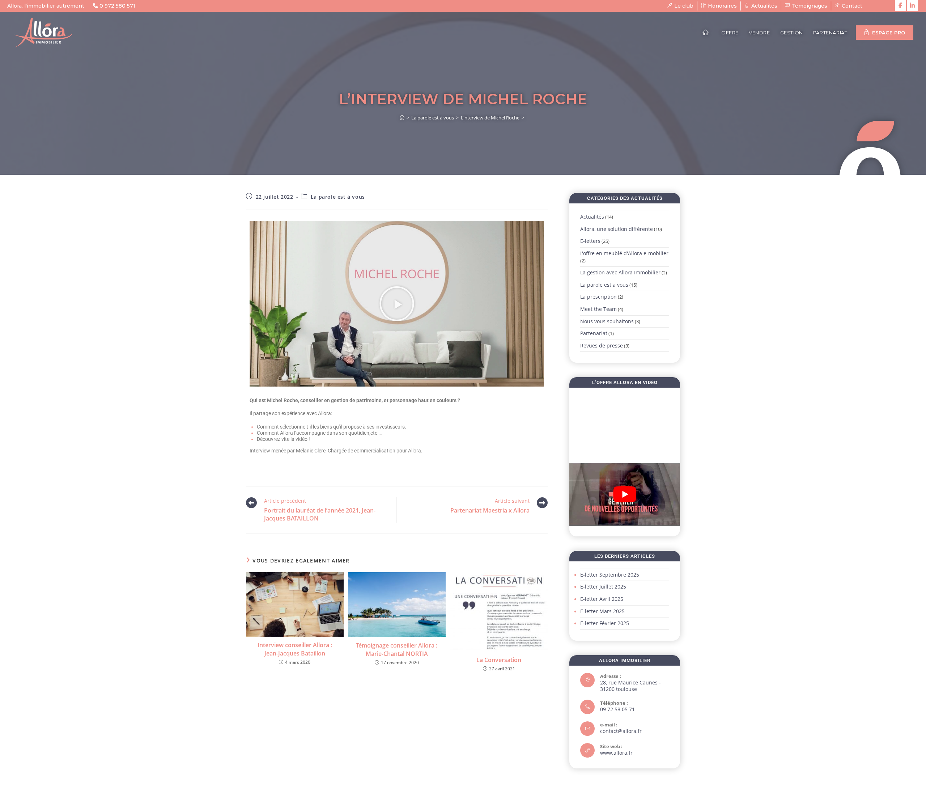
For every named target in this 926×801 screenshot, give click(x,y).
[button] (397, 304)
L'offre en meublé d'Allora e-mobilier (624, 253)
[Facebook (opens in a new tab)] (900, 5)
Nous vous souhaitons (607, 321)
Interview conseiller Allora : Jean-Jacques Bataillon (295, 649)
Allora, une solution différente (616, 228)
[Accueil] (402, 117)
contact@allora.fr (621, 731)
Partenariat (593, 333)
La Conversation (498, 660)
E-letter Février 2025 (604, 623)
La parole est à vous (338, 196)
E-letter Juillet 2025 (603, 586)
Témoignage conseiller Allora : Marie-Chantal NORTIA (396, 649)
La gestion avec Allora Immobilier (620, 272)
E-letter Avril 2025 (601, 598)
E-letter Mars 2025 (602, 611)
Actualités (592, 216)
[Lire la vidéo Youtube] (624, 494)
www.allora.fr (616, 752)
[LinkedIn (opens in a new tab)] (912, 5)
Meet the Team (598, 308)
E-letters (590, 240)
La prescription (598, 296)
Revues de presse (601, 345)
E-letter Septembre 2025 (609, 574)
